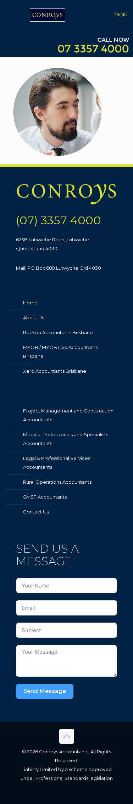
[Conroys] (47, 15)
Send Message (44, 691)
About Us (33, 317)
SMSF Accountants (45, 497)
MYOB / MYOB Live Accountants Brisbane (60, 351)
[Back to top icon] (66, 736)
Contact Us (36, 512)
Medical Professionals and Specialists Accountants (65, 439)
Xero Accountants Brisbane (54, 371)
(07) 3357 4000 (58, 220)
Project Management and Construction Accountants (68, 415)
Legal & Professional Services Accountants (56, 462)
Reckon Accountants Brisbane (58, 332)
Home (30, 302)
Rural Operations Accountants (57, 482)
